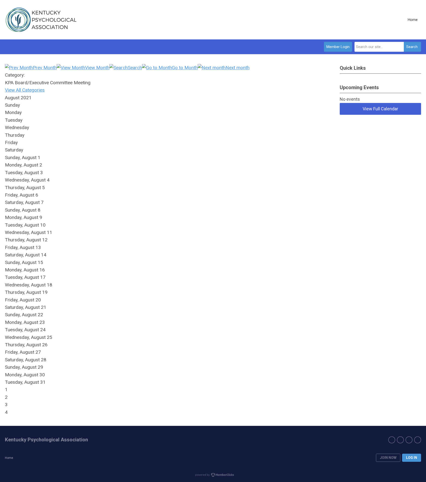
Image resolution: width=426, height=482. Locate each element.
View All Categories (25, 90)
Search (412, 47)
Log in (411, 458)
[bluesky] (417, 439)
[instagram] (409, 439)
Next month (237, 67)
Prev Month (45, 67)
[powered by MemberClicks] (213, 475)
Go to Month (185, 67)
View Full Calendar (380, 108)
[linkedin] (400, 439)
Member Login (338, 47)
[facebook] (391, 439)
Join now (388, 458)
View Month (97, 67)
